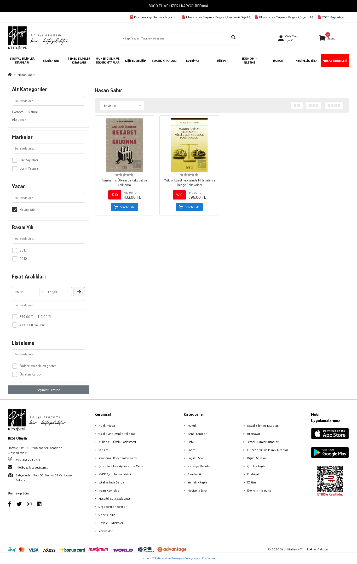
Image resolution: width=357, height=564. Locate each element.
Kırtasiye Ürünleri (199, 466)
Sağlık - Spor (196, 458)
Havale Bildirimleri (111, 523)
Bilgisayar (253, 434)
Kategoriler (194, 414)
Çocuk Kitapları (257, 466)
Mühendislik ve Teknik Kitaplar (267, 450)
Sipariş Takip (107, 515)
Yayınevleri (106, 531)
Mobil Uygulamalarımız (325, 417)
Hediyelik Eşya (197, 490)
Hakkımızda (107, 426)
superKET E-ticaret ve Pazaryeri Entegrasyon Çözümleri (178, 558)
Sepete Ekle (127, 207)
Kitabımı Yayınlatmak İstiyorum (155, 17)
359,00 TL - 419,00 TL (35, 317)
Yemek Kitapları (199, 482)
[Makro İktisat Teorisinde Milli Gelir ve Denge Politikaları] (189, 145)
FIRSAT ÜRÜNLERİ (335, 60)
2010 (23, 259)
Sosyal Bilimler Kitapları (263, 426)
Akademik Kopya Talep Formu (119, 458)
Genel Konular (197, 434)
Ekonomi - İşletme (25, 112)
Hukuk (192, 426)
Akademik (19, 119)
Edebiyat (253, 474)
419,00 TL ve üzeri (32, 325)
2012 (23, 250)
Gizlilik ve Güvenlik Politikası (117, 434)
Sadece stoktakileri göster (38, 366)
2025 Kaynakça (333, 17)
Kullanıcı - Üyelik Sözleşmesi (117, 442)
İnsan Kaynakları (110, 490)
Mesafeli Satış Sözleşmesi (115, 498)
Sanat (191, 450)
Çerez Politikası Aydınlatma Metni (121, 466)
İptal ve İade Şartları (112, 482)
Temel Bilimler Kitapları (263, 442)
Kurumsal (103, 414)
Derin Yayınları (30, 168)
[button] (328, 38)
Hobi (191, 442)
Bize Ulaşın (17, 438)
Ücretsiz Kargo (30, 374)
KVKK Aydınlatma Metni (115, 474)
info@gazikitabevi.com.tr (32, 467)
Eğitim (251, 482)
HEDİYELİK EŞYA (306, 60)
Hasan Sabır (28, 209)
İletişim (103, 450)
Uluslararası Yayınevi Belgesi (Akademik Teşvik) (218, 17)
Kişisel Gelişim (256, 458)
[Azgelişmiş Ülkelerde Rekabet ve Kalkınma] (124, 145)
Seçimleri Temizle (48, 390)
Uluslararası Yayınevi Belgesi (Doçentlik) (286, 17)
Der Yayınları (29, 160)
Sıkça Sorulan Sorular (113, 507)
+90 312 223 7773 (28, 460)
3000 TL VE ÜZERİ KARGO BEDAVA (178, 5)
